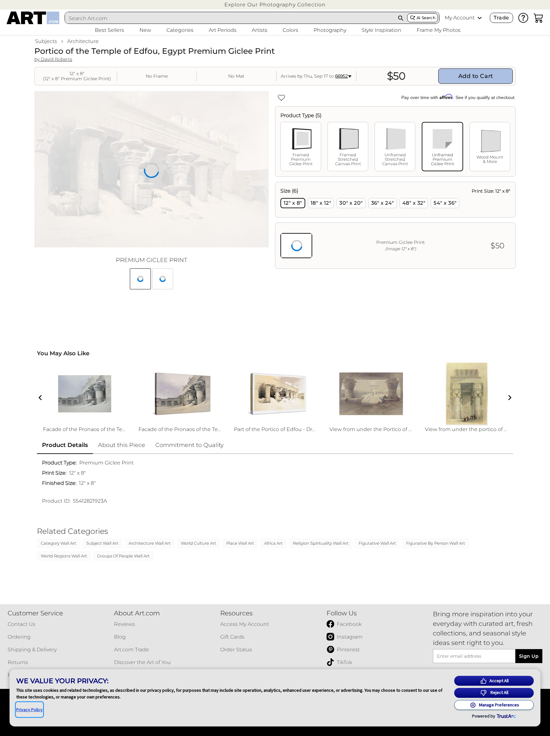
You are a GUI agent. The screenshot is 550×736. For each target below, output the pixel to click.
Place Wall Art (240, 543)
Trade (501, 18)
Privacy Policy (29, 709)
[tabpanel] (395, 225)
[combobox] (230, 18)
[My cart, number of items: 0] (538, 18)
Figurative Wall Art (377, 543)
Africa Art (273, 543)
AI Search (426, 17)
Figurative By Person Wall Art (435, 543)
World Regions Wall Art (64, 555)
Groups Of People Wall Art (123, 555)
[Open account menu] (480, 18)
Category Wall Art (58, 543)
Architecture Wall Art (150, 543)
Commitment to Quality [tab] (189, 445)
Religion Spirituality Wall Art (321, 543)
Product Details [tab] (65, 445)
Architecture (83, 41)
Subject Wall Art (102, 543)
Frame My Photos (439, 30)
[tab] (300, 146)
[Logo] (33, 17)
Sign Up (529, 656)
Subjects (46, 41)
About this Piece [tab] (121, 445)
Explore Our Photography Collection (275, 5)
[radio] (292, 203)
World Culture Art (198, 543)
